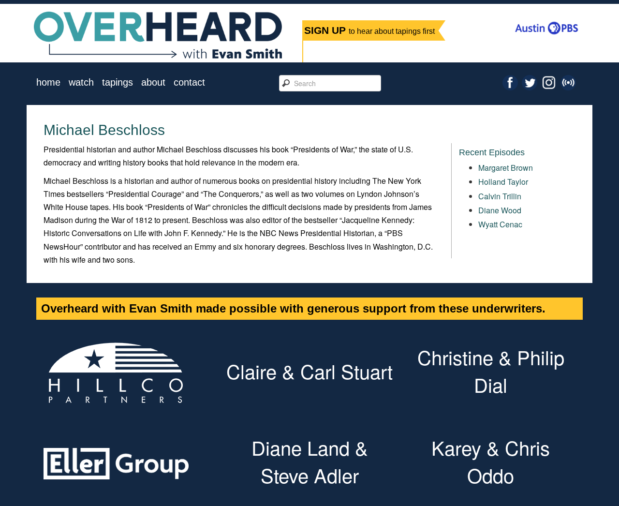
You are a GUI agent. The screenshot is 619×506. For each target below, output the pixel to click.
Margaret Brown (505, 167)
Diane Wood (499, 210)
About (153, 82)
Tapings (117, 82)
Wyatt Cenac (500, 224)
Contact (189, 82)
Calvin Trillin (499, 196)
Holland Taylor (503, 181)
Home (48, 82)
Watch (81, 82)
